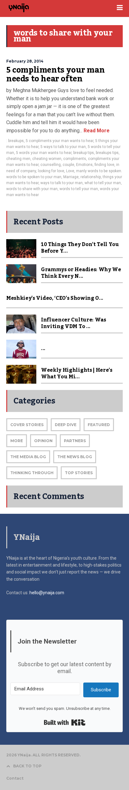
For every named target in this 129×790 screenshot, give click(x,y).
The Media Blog (28, 456)
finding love (104, 164)
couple (68, 164)
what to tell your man (103, 183)
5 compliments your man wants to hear (59, 141)
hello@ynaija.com (46, 592)
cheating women (46, 158)
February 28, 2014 (25, 61)
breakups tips (107, 153)
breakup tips (83, 153)
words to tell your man (78, 189)
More (16, 440)
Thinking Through (32, 472)
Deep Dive (65, 424)
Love (70, 171)
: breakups (15, 141)
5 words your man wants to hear (43, 153)
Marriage (71, 177)
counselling (50, 164)
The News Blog (74, 456)
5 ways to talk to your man (63, 147)
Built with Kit (64, 722)
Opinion (43, 440)
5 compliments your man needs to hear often (55, 74)
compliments (74, 158)
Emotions (84, 164)
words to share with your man (32, 189)
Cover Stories (27, 424)
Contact (14, 778)
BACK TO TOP (27, 766)
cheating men (18, 158)
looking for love (51, 171)
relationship (90, 177)
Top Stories (79, 472)
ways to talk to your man (61, 183)
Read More (96, 131)
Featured (99, 424)
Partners (75, 440)
